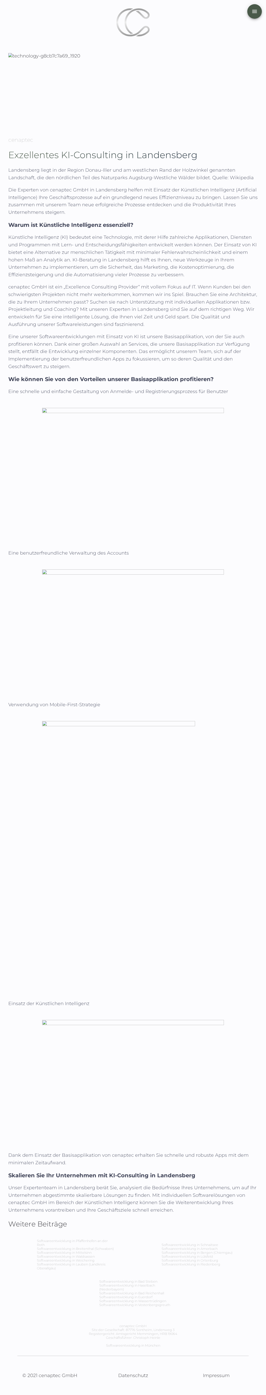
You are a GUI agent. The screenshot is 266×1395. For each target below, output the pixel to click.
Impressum (216, 1375)
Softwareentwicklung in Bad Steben (128, 1281)
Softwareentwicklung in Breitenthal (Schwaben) (75, 1249)
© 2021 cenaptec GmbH (49, 1375)
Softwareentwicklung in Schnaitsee (190, 1245)
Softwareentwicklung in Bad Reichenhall (131, 1293)
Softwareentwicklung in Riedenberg (191, 1264)
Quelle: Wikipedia (233, 178)
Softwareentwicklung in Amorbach (190, 1249)
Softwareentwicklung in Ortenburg (190, 1260)
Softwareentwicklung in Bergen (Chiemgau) (197, 1253)
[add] (254, 11)
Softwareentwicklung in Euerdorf (125, 1297)
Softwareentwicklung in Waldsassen (66, 1256)
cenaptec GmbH (70, 190)
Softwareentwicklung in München (133, 1345)
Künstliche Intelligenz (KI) (38, 237)
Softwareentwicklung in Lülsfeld (187, 1256)
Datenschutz (133, 1375)
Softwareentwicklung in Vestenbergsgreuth (134, 1305)
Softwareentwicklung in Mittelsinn (64, 1253)
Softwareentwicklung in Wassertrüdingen (132, 1301)
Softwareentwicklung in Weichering (66, 1260)
